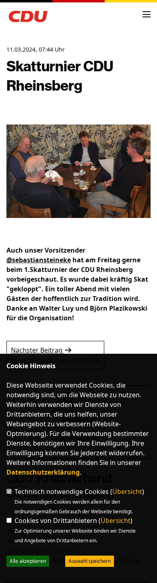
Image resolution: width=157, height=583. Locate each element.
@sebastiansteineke (38, 259)
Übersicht (127, 491)
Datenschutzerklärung (43, 472)
